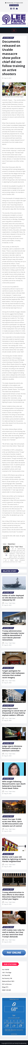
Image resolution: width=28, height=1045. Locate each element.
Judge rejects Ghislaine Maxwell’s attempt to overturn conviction (12, 748)
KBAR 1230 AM (6, 990)
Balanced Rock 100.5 (8, 981)
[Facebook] (6, 555)
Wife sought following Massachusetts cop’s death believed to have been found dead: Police (14, 784)
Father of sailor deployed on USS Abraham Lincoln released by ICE (13, 597)
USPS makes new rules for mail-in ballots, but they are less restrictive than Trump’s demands (13, 933)
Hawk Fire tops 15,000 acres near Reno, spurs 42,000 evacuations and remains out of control (12, 822)
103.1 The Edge (6, 972)
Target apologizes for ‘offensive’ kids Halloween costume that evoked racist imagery (13, 674)
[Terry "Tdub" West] (6, 549)
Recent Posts (11, 544)
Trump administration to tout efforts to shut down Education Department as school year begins (13, 895)
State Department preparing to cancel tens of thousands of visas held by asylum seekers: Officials (14, 711)
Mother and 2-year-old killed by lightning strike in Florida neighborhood (14, 859)
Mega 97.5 (5, 987)
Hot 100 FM (5, 969)
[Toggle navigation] (14, 30)
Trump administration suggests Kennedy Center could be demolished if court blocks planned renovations (13, 635)
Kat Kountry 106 (7, 978)
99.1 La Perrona (6, 984)
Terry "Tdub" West (16, 547)
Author (4, 544)
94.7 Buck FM (6, 975)
